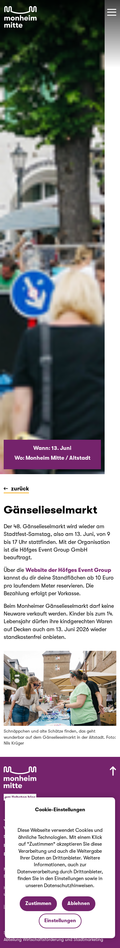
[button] (111, 12)
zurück (20, 489)
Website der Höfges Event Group (68, 570)
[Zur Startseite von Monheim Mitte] (20, 17)
